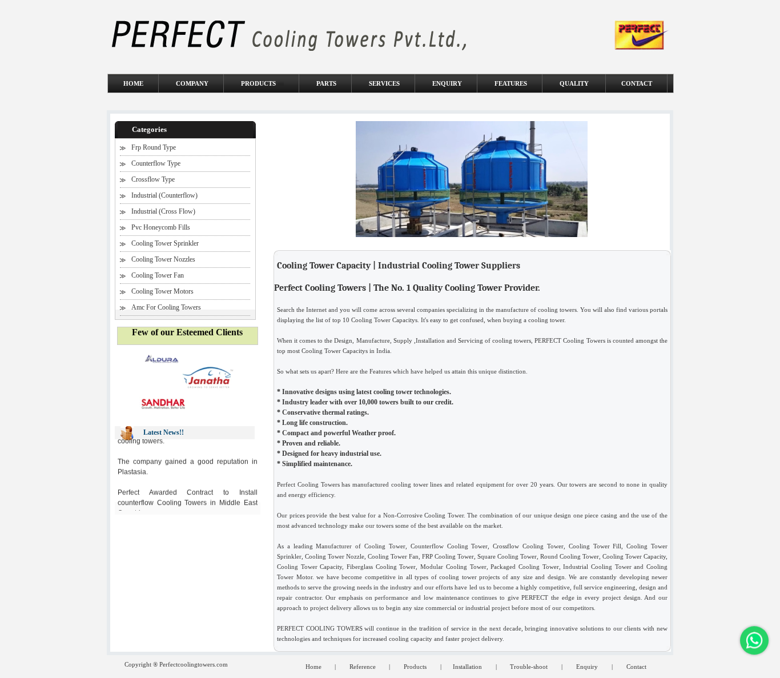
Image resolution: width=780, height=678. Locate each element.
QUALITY (575, 83)
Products (415, 666)
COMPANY (192, 83)
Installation (467, 666)
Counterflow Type (155, 163)
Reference (363, 666)
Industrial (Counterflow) (164, 195)
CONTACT (636, 83)
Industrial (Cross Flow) (163, 211)
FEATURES (510, 83)
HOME (133, 83)
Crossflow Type (153, 179)
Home (314, 666)
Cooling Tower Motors (162, 291)
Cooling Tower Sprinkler (165, 243)
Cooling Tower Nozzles (163, 259)
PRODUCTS (259, 83)
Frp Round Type (153, 147)
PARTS (326, 83)
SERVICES (384, 83)
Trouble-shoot (529, 666)
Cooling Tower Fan (157, 275)
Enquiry (587, 666)
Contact (636, 666)
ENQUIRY (447, 83)
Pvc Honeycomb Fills (160, 227)
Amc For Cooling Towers (166, 307)
